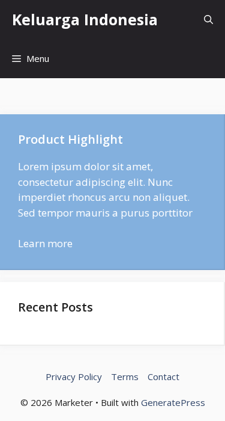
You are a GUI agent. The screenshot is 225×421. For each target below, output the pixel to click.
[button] (208, 19)
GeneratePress (173, 402)
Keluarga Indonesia (85, 19)
